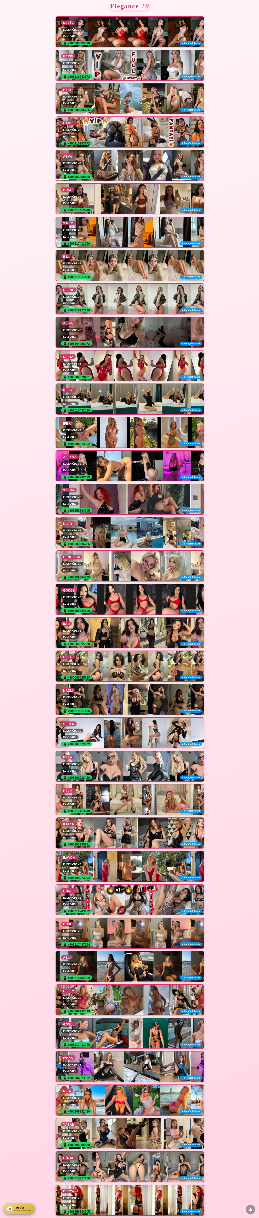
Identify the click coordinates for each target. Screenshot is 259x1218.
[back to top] (250, 1209)
